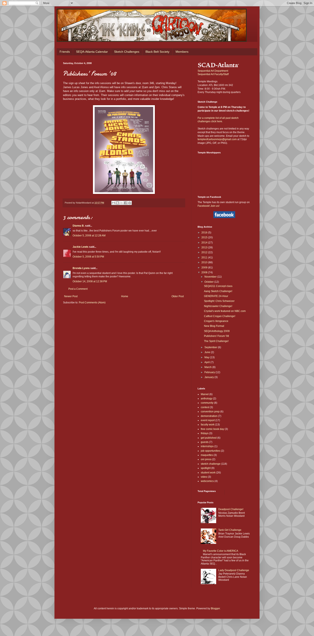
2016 (204, 232)
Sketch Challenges (126, 51)
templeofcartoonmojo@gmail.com (217, 139)
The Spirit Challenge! (216, 341)
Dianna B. (78, 225)
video (204, 476)
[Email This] (113, 203)
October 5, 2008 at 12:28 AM (89, 235)
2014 (204, 242)
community (207, 402)
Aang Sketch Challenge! (218, 291)
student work (208, 472)
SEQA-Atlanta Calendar (92, 51)
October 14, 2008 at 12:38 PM (90, 281)
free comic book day (212, 429)
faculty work (207, 424)
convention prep (210, 411)
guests (204, 442)
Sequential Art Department (213, 70)
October (209, 281)
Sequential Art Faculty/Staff (213, 74)
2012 (204, 252)
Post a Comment (78, 288)
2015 (204, 237)
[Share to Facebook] (125, 203)
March (208, 367)
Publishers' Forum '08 (216, 336)
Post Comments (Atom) (92, 302)
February (210, 372)
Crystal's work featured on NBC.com (225, 311)
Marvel (205, 394)
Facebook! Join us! (208, 205)
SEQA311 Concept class (218, 286)
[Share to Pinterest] (130, 203)
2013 (204, 247)
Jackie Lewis (80, 246)
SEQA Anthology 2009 (217, 331)
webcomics (207, 481)
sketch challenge (210, 463)
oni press (206, 459)
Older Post (178, 296)
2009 (204, 267)
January (209, 377)
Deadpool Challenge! (230, 509)
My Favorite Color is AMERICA (220, 550)
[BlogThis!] (117, 203)
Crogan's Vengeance (216, 321)
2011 (204, 257)
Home (124, 296)
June (207, 352)
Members (182, 51)
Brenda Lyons (81, 268)
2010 (204, 262)
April (207, 362)
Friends (65, 51)
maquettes (207, 455)
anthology (206, 398)
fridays (204, 433)
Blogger (215, 608)
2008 (204, 272)
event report (208, 420)
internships (207, 446)
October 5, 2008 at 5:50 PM (88, 256)
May (207, 357)
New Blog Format (214, 326)
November (210, 276)
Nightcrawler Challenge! (218, 306)
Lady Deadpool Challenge (233, 570)
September (211, 347)
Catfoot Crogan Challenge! (219, 316)
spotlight (206, 468)
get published (209, 437)
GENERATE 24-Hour (216, 296)
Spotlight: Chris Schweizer (219, 301)
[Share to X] (121, 203)
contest (205, 407)
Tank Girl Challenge (229, 529)
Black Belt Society (157, 51)
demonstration (209, 416)
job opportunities (210, 450)
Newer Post (71, 296)
